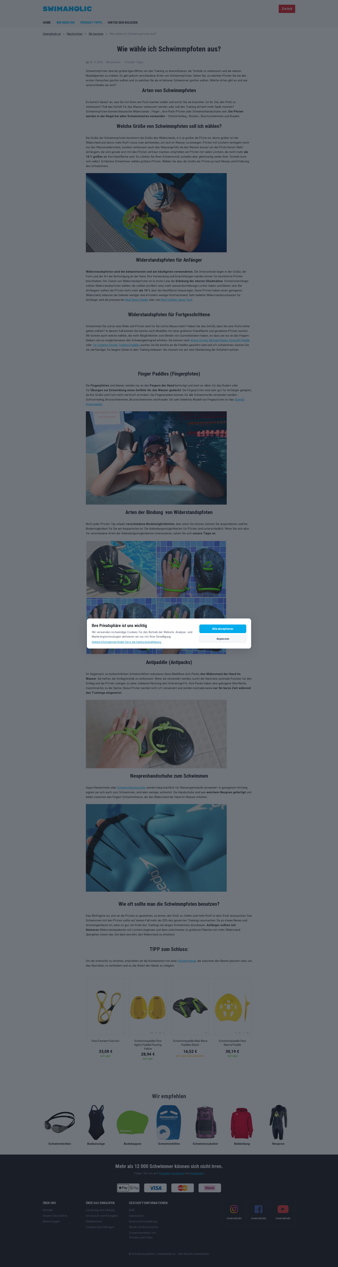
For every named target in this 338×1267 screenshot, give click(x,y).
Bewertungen (51, 1221)
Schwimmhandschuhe (131, 787)
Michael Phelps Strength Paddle (229, 340)
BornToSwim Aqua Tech (176, 300)
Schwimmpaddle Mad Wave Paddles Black (190, 1042)
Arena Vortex (199, 340)
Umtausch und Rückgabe (102, 1216)
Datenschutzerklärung (143, 1221)
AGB (132, 1210)
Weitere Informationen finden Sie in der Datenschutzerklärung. (127, 642)
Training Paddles (129, 345)
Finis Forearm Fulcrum (105, 1040)
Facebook (177, 1173)
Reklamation (94, 1221)
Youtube (164, 1173)
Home (47, 22)
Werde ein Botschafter (143, 1227)
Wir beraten (66, 22)
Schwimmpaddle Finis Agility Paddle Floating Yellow (148, 1044)
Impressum (136, 1216)
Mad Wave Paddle (136, 300)
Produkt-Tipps (91, 22)
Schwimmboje (187, 961)
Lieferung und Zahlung (100, 1210)
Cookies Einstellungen (100, 1227)
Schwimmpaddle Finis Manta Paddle (232, 1042)
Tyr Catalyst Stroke (105, 345)
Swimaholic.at (52, 34)
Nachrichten (75, 34)
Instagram (196, 1173)
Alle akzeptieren (222, 628)
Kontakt (48, 1210)
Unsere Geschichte (55, 1216)
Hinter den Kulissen (123, 22)
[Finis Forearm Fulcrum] (105, 1006)
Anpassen (223, 638)
